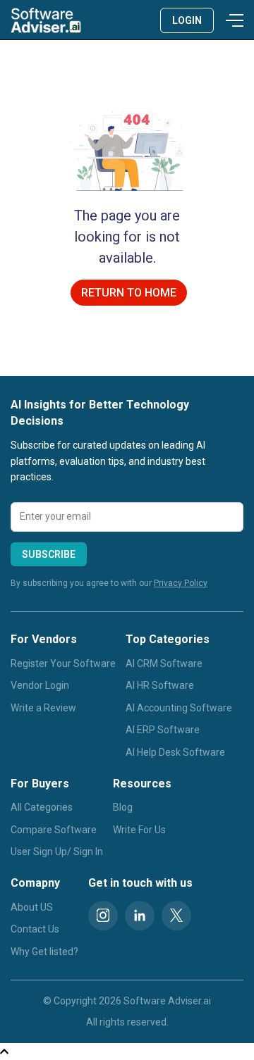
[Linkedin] (140, 915)
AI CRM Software (164, 663)
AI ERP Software (163, 729)
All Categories (42, 807)
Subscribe (48, 554)
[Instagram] (103, 915)
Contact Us (35, 929)
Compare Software (54, 829)
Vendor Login (40, 685)
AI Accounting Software (179, 707)
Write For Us (139, 829)
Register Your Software (63, 663)
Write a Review (43, 707)
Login (187, 20)
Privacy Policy (180, 583)
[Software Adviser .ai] (46, 20)
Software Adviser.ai (167, 1000)
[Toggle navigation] (232, 20)
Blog (123, 807)
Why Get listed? (44, 951)
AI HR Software (160, 685)
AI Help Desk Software (175, 752)
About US (32, 907)
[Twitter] (176, 915)
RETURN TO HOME (128, 292)
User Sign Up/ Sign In (57, 851)
